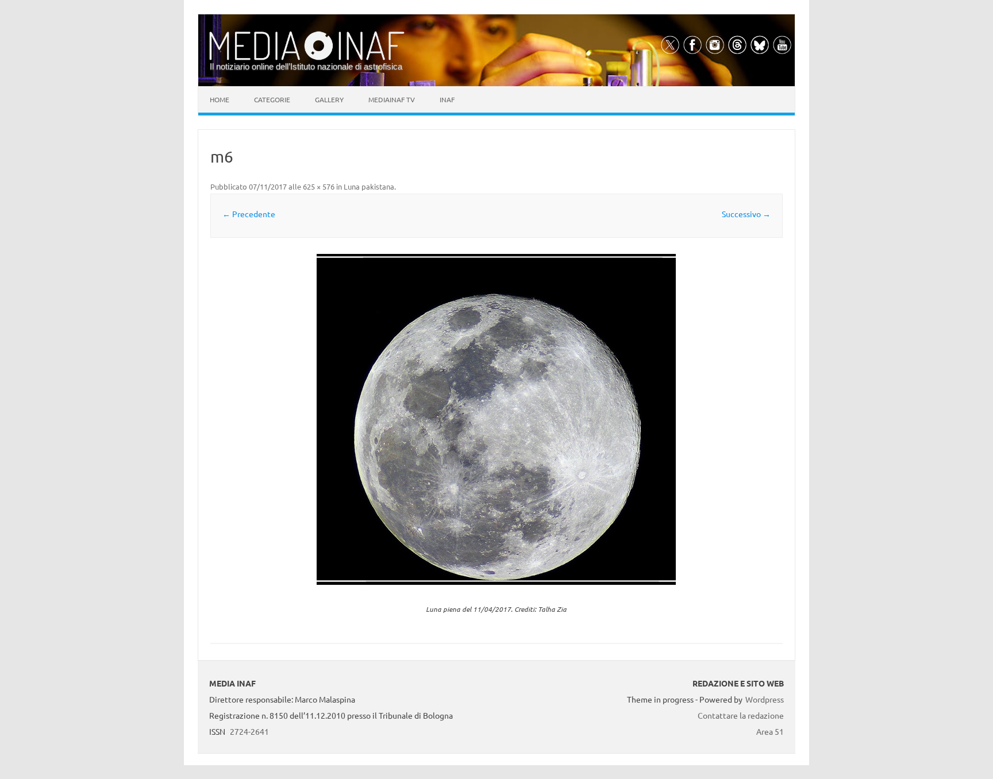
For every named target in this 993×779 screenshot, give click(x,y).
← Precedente (248, 214)
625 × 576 (318, 186)
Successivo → (746, 214)
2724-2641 (249, 731)
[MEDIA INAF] (307, 58)
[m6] (496, 419)
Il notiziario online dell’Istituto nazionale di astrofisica (306, 66)
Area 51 (770, 731)
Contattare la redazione (741, 715)
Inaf (447, 99)
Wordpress (764, 699)
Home (219, 99)
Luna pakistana (369, 186)
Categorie (272, 99)
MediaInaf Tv (391, 99)
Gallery (329, 99)
